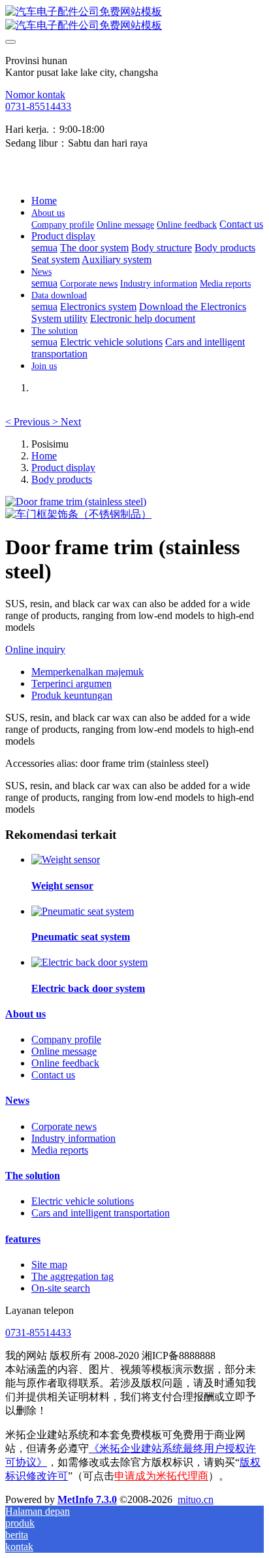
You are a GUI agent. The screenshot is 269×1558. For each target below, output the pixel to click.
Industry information (73, 1138)
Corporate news (64, 1126)
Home (44, 200)
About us (25, 1013)
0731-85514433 (38, 106)
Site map (49, 1264)
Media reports (59, 1150)
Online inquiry (35, 649)
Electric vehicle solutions (82, 1201)
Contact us (53, 1074)
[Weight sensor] (65, 859)
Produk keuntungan (71, 695)
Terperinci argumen (71, 683)
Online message (64, 1051)
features (22, 1239)
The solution (32, 1175)
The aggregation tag (72, 1276)
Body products (61, 479)
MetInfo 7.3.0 (87, 1499)
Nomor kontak (35, 94)
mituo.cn (196, 1499)
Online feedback (65, 1063)
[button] (28, 421)
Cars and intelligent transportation (100, 1212)
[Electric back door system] (89, 962)
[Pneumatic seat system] (82, 911)
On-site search (60, 1288)
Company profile (66, 1039)
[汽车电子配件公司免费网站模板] (134, 19)
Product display (63, 467)
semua (44, 247)
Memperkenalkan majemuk (87, 671)
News (17, 1100)
